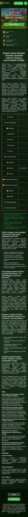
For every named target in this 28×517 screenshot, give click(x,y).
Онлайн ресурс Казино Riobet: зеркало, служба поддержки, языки (15, 227)
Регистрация (18, 3)
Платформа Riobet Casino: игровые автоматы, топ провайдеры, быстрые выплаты (14, 218)
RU (26, 3)
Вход (14, 494)
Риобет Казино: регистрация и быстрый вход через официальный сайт (15, 214)
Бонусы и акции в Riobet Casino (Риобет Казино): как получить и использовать (13, 223)
